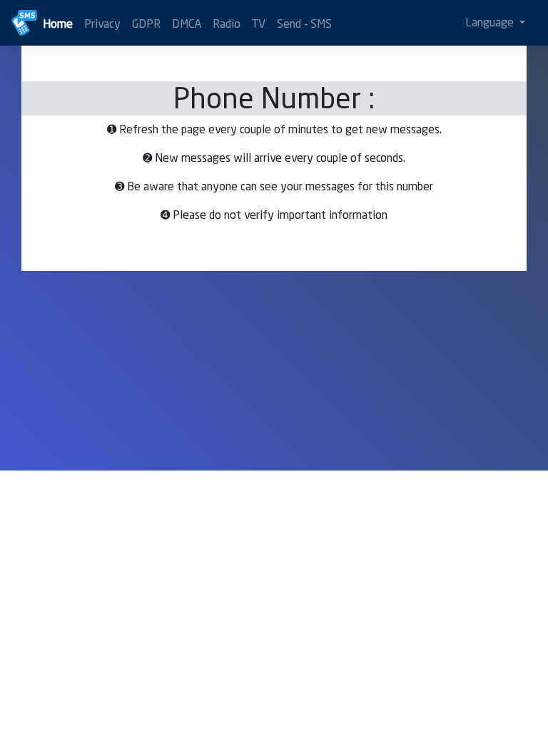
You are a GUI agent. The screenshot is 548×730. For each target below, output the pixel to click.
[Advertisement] (274, 371)
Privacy (102, 24)
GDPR (146, 24)
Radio (226, 24)
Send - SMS (304, 24)
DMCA (186, 24)
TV (258, 24)
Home (58, 24)
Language (491, 22)
